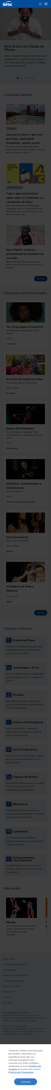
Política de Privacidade (20, 1072)
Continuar (25, 1081)
